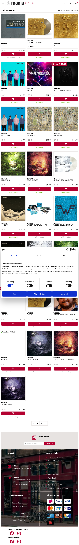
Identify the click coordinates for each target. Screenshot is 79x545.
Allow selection (39, 294)
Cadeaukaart (17, 510)
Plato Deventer (53, 475)
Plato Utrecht (52, 468)
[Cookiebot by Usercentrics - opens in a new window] (68, 249)
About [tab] (65, 256)
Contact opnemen (19, 513)
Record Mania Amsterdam (57, 461)
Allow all (64, 294)
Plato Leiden (52, 471)
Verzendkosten (17, 503)
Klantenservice (17, 506)
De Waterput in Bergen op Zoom (59, 488)
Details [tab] (39, 256)
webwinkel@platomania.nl (23, 468)
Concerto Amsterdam (55, 457)
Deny (14, 294)
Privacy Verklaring (18, 520)
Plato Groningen (54, 464)
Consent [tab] (14, 256)
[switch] (30, 285)
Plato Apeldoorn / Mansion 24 (58, 485)
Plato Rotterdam (53, 481)
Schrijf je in (49, 444)
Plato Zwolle (52, 478)
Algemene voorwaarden (21, 517)
